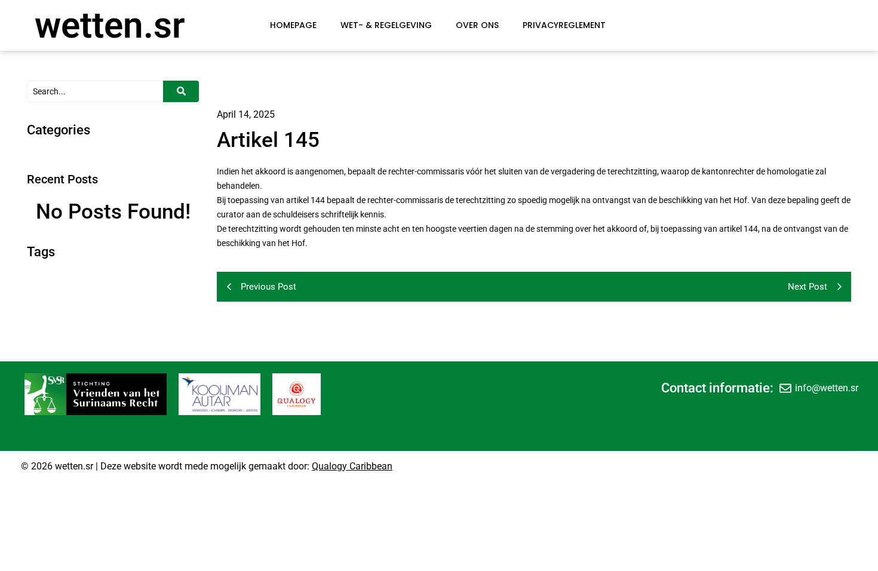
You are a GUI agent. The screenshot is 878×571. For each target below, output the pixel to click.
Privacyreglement (564, 25)
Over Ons (477, 25)
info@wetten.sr (826, 388)
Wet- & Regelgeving (386, 25)
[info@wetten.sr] (785, 388)
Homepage (293, 25)
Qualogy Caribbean (352, 466)
